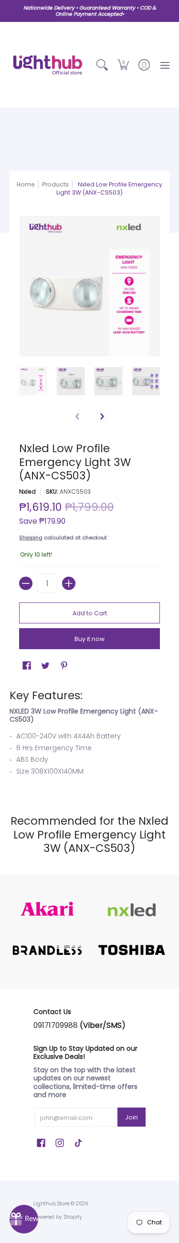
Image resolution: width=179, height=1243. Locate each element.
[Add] (68, 583)
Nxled (27, 491)
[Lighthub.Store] (48, 65)
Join (131, 1117)
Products (55, 184)
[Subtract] (25, 583)
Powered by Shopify (57, 1217)
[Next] (102, 416)
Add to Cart (90, 613)
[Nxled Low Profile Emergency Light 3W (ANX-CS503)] (33, 381)
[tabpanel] (89, 735)
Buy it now (89, 639)
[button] (123, 65)
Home (26, 184)
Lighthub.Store (51, 1203)
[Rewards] (24, 1219)
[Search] (102, 65)
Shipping (30, 537)
